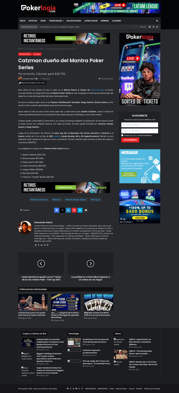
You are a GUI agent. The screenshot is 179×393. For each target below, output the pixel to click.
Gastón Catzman (40, 199)
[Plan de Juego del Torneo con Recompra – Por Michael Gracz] (74, 364)
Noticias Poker (25, 54)
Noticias (33, 21)
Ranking (105, 21)
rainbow (56, 136)
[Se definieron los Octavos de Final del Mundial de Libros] (74, 342)
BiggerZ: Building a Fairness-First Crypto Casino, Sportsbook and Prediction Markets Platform (49, 357)
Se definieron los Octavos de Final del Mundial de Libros (95, 340)
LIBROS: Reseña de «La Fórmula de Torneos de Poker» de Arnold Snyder (143, 364)
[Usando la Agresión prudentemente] (74, 353)
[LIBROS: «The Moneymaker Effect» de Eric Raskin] (120, 354)
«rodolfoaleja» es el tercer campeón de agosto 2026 (59, 27)
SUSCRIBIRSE (130, 140)
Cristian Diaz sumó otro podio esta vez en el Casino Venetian (32, 314)
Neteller (139, 389)
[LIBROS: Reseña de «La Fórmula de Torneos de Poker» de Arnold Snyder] (120, 365)
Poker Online (55, 21)
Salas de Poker (73, 21)
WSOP (43, 21)
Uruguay (40, 49)
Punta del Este (97, 90)
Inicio (22, 21)
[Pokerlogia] (38, 8)
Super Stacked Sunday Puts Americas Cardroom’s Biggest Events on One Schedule (50, 370)
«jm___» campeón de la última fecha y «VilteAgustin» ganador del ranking (65, 315)
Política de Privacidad (152, 389)
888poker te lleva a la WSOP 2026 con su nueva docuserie (97, 314)
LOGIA (111, 389)
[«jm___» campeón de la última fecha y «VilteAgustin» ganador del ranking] (65, 302)
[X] (38, 245)
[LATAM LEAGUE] (65, 38)
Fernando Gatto (28, 79)
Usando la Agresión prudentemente (91, 351)
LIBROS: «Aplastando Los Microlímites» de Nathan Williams (140, 342)
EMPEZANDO (103, 389)
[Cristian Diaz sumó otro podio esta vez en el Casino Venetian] (32, 302)
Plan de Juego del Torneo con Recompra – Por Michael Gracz (96, 362)
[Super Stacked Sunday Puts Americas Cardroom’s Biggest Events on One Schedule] (28, 372)
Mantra (57, 199)
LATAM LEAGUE (91, 21)
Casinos (132, 389)
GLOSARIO (116, 21)
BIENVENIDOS (90, 389)
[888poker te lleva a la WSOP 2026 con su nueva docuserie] (98, 302)
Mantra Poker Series (76, 199)
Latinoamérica (30, 49)
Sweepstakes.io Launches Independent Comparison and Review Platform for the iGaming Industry (50, 343)
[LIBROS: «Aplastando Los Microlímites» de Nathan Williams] (120, 342)
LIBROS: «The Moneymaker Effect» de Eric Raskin (140, 352)
